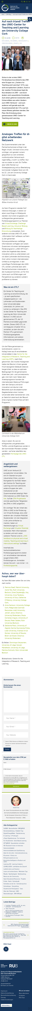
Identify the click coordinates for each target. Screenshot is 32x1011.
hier (5, 498)
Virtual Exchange (11, 223)
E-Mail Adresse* (7, 769)
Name (5, 762)
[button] (30, 19)
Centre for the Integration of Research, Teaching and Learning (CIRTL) (16, 356)
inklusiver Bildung (20, 226)
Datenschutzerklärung (9, 783)
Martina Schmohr (8, 650)
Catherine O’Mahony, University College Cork (15, 600)
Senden (7, 749)
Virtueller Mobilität (21, 528)
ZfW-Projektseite (19, 498)
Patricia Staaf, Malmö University (17, 587)
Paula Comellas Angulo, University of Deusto (16, 617)
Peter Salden (16, 620)
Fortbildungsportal (10, 565)
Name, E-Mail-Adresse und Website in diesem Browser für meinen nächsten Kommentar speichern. (16, 743)
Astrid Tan (8, 590)
